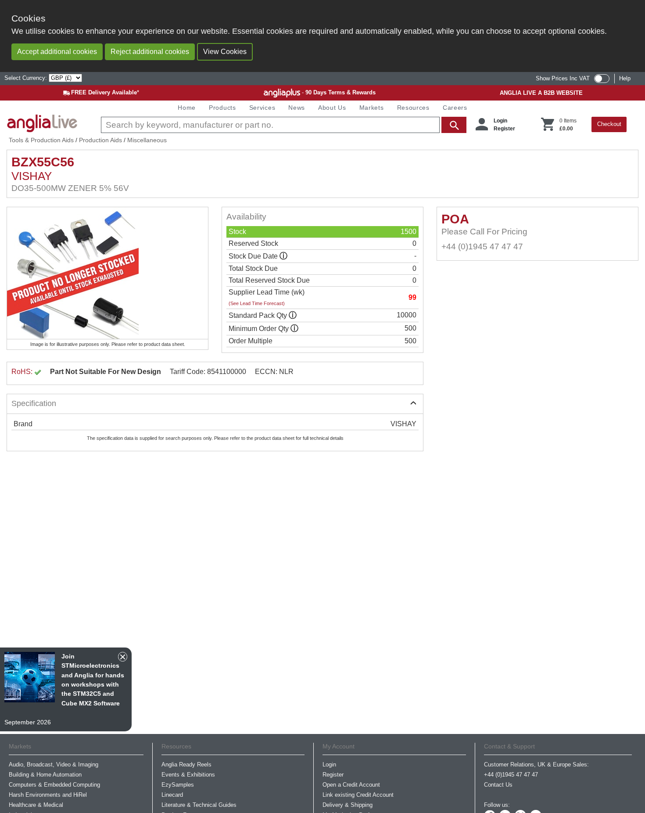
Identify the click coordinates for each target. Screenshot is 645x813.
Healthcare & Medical (36, 805)
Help (625, 78)
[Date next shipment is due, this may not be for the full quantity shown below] (283, 256)
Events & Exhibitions (188, 774)
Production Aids (100, 140)
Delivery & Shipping (347, 805)
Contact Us (498, 784)
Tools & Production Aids (41, 140)
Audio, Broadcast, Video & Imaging (53, 764)
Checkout (609, 124)
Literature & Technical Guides (198, 805)
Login (500, 121)
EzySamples (177, 784)
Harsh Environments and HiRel (48, 794)
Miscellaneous (147, 140)
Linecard (172, 794)
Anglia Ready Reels (186, 764)
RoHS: (22, 371)
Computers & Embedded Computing (54, 784)
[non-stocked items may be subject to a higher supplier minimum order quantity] (293, 315)
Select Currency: (26, 78)
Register (504, 129)
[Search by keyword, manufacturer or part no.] (282, 125)
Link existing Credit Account (358, 794)
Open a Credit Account (351, 784)
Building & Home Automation (45, 774)
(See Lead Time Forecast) (257, 303)
